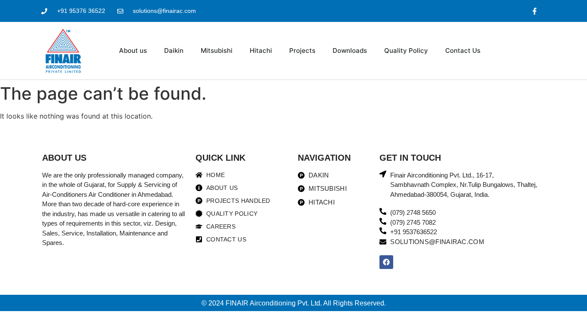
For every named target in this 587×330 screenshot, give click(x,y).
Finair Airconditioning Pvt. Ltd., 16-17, (442, 175)
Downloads (350, 50)
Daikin (173, 50)
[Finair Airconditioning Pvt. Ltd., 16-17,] (382, 174)
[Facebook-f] (535, 11)
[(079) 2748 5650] (382, 211)
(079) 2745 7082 (413, 222)
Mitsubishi (216, 50)
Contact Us (462, 50)
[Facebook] (386, 262)
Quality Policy (406, 50)
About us (133, 50)
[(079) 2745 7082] (382, 221)
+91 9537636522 (413, 231)
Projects (302, 50)
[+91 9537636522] (382, 230)
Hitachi (261, 50)
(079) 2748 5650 (413, 212)
